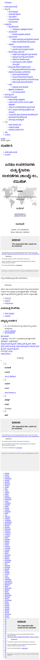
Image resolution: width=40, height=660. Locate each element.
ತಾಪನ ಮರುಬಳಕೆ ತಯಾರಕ (20, 74)
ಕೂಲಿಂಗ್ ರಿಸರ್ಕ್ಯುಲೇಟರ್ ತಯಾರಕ (22, 77)
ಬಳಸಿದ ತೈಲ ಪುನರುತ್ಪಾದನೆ (16, 119)
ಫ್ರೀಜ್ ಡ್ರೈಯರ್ (9, 94)
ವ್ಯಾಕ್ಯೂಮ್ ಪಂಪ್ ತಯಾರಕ (20, 87)
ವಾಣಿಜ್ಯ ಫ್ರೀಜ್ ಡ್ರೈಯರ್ (24, 343)
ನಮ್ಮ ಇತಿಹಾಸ (13, 16)
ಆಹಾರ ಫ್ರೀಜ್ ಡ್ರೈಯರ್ (23, 346)
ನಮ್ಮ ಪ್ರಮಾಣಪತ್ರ (14, 19)
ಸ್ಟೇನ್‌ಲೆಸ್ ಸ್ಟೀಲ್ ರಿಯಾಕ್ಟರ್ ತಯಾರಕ (23, 49)
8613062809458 (10, 333)
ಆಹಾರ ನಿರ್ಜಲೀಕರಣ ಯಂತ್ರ (20, 59)
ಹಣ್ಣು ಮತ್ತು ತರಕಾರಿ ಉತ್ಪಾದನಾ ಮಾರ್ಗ (20, 67)
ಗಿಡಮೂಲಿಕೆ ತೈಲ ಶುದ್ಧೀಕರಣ (17, 99)
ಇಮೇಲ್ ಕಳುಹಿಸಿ (6, 353)
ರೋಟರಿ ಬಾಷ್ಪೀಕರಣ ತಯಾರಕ (21, 34)
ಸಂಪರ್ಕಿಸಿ (7, 134)
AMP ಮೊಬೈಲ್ (13, 341)
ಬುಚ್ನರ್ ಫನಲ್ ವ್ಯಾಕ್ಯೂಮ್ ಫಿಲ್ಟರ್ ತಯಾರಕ (24, 54)
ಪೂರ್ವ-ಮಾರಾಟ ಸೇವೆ (15, 124)
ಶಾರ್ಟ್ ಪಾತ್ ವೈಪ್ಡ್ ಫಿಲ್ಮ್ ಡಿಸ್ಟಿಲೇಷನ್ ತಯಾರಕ (25, 39)
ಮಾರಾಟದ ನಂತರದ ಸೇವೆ (16, 129)
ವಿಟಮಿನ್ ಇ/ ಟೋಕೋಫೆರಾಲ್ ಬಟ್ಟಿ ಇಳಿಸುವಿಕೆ (22, 107)
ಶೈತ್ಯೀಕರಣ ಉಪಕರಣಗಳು (16, 89)
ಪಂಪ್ (10, 84)
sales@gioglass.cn (10, 392)
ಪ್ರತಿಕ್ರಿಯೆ (11, 44)
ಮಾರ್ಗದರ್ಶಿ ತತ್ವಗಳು (14, 14)
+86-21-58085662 (10, 331)
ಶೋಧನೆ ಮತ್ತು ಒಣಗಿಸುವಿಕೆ (16, 52)
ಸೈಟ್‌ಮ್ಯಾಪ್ (4, 341)
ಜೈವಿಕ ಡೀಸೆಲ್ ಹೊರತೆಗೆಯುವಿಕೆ (18, 117)
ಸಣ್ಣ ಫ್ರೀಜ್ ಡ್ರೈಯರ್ (13, 348)
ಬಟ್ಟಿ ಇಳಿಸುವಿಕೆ (13, 36)
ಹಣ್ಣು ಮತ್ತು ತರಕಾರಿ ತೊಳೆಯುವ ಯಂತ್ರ (23, 69)
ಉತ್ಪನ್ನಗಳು (8, 24)
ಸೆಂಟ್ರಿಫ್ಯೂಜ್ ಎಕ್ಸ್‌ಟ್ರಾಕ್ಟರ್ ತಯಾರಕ (22, 29)
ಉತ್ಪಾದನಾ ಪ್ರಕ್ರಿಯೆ (14, 127)
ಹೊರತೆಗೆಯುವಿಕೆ (13, 26)
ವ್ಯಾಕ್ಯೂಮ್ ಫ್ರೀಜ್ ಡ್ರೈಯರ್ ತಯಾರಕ (23, 57)
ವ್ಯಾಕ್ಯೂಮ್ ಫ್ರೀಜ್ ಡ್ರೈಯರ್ (8, 343)
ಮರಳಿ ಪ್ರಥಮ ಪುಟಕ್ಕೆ (11, 6)
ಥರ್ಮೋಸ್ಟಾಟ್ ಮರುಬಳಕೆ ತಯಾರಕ (22, 82)
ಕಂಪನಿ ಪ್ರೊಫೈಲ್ (13, 11)
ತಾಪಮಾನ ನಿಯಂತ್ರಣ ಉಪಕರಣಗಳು (19, 72)
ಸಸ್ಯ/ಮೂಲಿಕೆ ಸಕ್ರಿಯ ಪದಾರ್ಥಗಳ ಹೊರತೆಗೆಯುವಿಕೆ (23, 114)
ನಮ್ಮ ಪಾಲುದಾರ (13, 21)
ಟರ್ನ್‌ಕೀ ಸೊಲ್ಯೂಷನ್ (11, 97)
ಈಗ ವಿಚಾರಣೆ (5, 336)
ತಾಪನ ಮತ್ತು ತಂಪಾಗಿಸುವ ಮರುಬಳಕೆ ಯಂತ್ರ (25, 79)
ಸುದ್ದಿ (6, 132)
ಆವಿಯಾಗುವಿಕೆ (13, 31)
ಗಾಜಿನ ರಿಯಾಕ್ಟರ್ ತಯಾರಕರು (21, 47)
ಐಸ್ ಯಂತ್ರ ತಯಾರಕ (18, 92)
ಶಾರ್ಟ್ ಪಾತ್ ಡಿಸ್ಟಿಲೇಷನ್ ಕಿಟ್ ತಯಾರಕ (23, 41)
